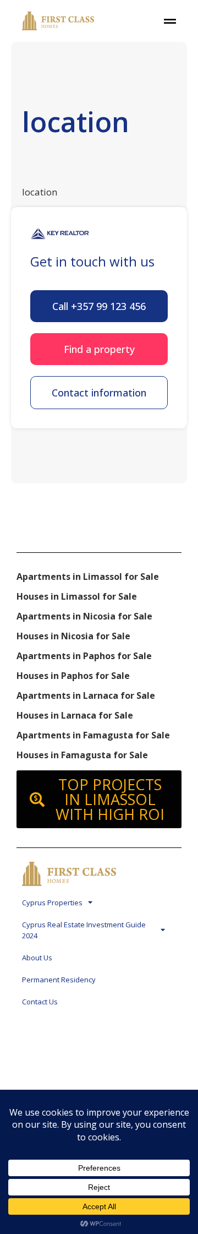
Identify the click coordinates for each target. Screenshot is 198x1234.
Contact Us (40, 1002)
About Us (37, 958)
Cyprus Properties (52, 902)
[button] (99, 306)
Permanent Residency (59, 980)
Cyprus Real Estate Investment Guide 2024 (84, 930)
